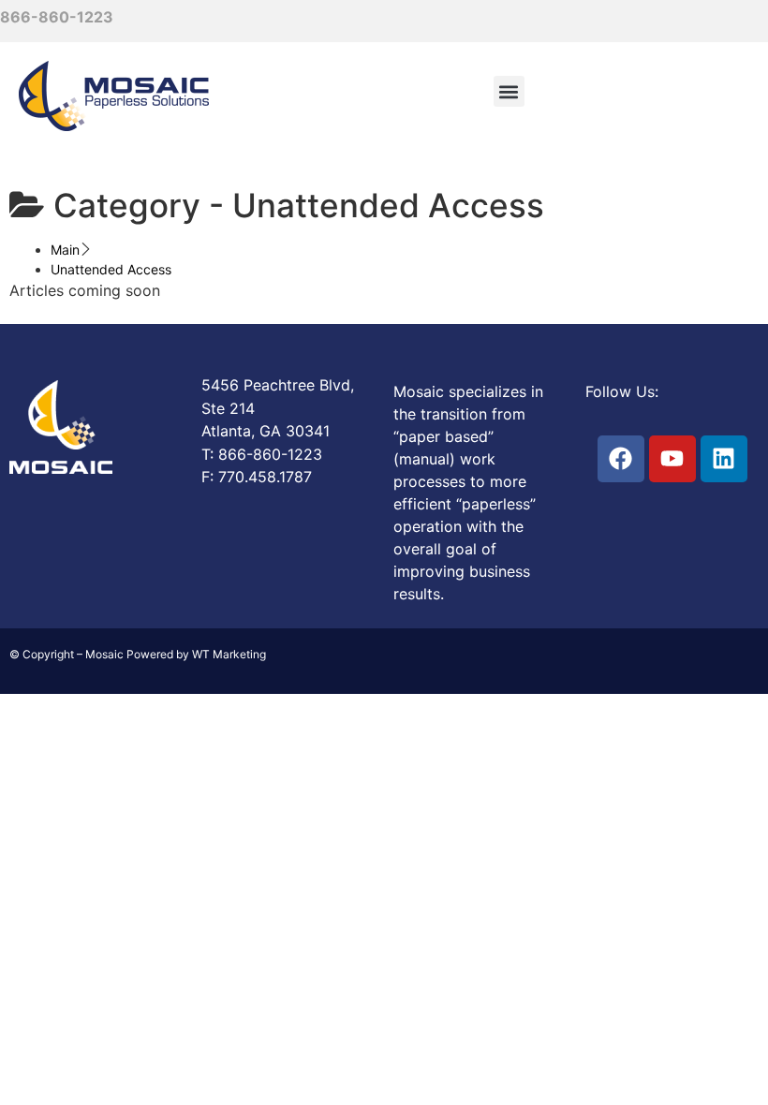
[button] (509, 91)
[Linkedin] (724, 458)
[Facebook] (621, 458)
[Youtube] (672, 458)
